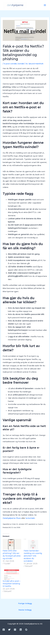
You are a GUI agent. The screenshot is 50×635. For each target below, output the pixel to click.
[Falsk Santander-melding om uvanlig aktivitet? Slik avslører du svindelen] (33, 544)
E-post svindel (10, 64)
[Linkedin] (20, 629)
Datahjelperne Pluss (12, 518)
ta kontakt (30, 518)
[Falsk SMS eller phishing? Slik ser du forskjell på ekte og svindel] (12, 544)
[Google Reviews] (26, 629)
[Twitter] (9, 629)
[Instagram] (15, 629)
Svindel (21, 64)
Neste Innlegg (24, 610)
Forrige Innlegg (25, 603)
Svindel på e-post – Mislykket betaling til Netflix (11, 583)
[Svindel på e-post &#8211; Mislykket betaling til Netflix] (12, 574)
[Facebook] (4, 629)
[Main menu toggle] (44, 5)
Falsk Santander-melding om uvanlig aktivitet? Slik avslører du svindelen (33, 556)
